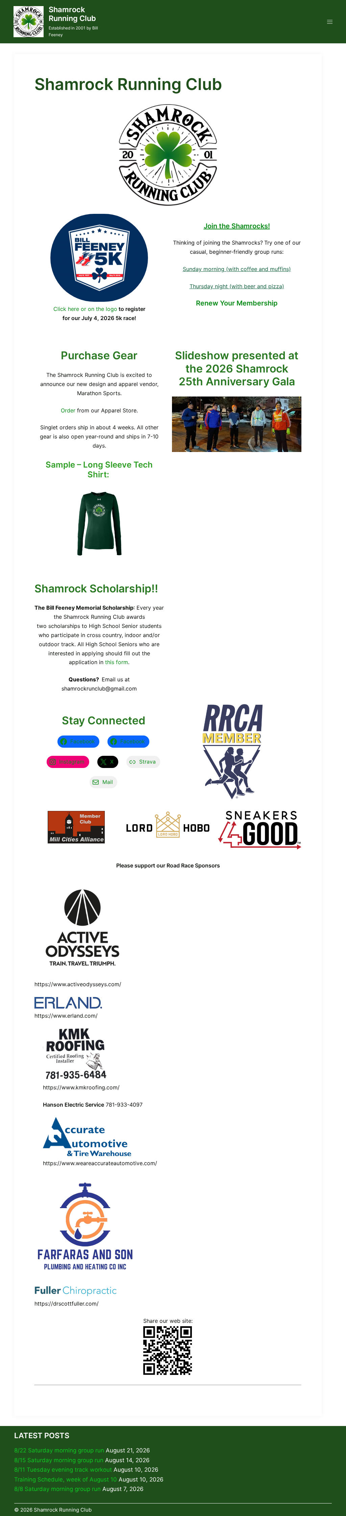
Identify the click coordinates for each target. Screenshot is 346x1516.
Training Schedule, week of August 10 (65, 1479)
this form (116, 662)
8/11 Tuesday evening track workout (63, 1469)
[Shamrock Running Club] (29, 22)
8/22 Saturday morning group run (59, 1450)
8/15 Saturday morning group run (58, 1460)
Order (68, 410)
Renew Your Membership (237, 303)
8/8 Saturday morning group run (57, 1489)
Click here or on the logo (85, 309)
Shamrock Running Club (72, 14)
